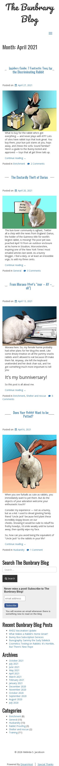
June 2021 (14, 667)
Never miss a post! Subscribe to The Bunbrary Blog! (26, 590)
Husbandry (18, 549)
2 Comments (38, 163)
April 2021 (14, 673)
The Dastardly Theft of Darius (29, 177)
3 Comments (34, 270)
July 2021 (14, 663)
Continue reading (15, 158)
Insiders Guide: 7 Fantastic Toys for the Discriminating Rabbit (30, 70)
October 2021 (16, 660)
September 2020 (18, 696)
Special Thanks (45, 764)
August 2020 (15, 699)
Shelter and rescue (36, 395)
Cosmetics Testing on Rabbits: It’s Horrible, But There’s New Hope (31, 645)
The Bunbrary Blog (29, 13)
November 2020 (17, 689)
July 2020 (14, 702)
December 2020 (17, 686)
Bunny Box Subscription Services (26, 637)
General (17, 270)
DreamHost (26, 764)
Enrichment (19, 163)
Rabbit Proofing (17, 726)
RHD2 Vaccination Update (22, 630)
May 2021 (14, 670)
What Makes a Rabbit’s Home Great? (28, 633)
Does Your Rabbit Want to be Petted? (31, 414)
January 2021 (16, 683)
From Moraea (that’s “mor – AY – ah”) (31, 286)
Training (13, 732)
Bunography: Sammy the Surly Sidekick (29, 640)
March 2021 (15, 676)
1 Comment (36, 549)
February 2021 (16, 679)
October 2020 (16, 692)
